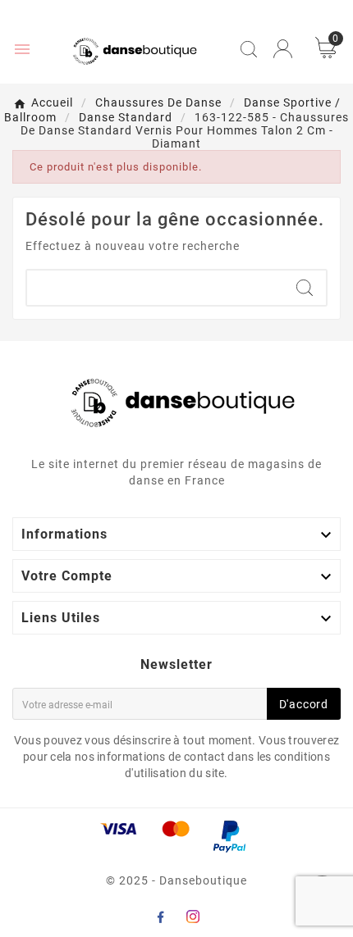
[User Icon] (282, 48)
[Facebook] (160, 916)
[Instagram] (193, 916)
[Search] (304, 288)
